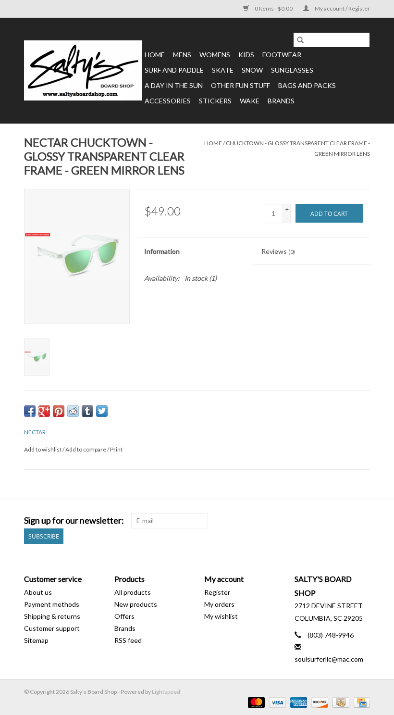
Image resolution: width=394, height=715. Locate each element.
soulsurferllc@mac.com (329, 659)
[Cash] (339, 701)
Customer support (52, 628)
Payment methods (51, 604)
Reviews (278, 251)
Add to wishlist (43, 449)
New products (135, 604)
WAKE (249, 101)
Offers (124, 616)
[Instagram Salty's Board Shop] (362, 520)
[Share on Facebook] (30, 411)
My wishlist (221, 616)
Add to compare (86, 449)
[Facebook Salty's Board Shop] (345, 520)
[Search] (300, 40)
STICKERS (215, 101)
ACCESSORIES (168, 101)
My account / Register (342, 8)
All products (132, 592)
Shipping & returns (52, 616)
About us (38, 592)
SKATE (223, 70)
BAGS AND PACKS (307, 85)
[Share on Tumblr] (87, 411)
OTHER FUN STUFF (240, 85)
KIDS (246, 54)
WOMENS (214, 54)
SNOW (252, 70)
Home (155, 54)
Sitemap (36, 640)
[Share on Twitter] (102, 411)
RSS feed (128, 640)
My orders (219, 604)
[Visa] (276, 701)
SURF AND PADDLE (174, 70)
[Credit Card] (360, 701)
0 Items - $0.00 (274, 8)
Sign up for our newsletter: (74, 520)
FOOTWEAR (281, 54)
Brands (281, 101)
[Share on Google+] (44, 411)
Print (116, 449)
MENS (182, 54)
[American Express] (297, 701)
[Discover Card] (318, 701)
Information (162, 251)
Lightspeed (166, 691)
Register (217, 592)
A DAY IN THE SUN (174, 85)
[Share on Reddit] (73, 411)
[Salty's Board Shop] (83, 70)
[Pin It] (58, 411)
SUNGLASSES (292, 70)
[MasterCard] (255, 701)
